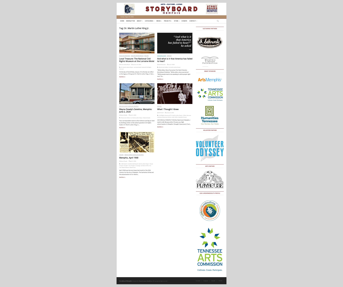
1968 (122, 164)
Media (158, 21)
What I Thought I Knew (168, 109)
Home (122, 21)
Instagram (205, 280)
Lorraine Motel (137, 67)
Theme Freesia (142, 281)
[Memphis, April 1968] (137, 142)
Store (176, 21)
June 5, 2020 (171, 64)
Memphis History (182, 117)
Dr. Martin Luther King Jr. (127, 67)
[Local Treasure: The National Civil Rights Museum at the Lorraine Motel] (137, 43)
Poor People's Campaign (134, 165)
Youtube (220, 280)
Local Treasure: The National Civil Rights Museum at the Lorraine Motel (136, 59)
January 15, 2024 (136, 64)
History (146, 55)
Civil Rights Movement (164, 115)
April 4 (125, 164)
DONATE (184, 21)
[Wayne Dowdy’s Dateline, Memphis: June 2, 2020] (137, 93)
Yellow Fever (132, 167)
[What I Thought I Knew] (174, 93)
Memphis (125, 165)
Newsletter (130, 21)
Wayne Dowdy (123, 115)
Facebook (198, 280)
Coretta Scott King (132, 164)
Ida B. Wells (175, 117)
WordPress (149, 281)
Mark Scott (161, 112)
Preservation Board (125, 64)
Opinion (169, 55)
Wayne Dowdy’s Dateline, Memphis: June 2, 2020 (135, 110)
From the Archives (124, 55)
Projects (167, 21)
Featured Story (161, 55)
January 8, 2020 (170, 112)
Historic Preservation (137, 55)
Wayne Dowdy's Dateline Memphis (128, 106)
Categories (149, 21)
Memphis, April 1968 (128, 157)
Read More (123, 77)
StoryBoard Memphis (125, 281)
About (139, 21)
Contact (192, 21)
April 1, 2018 (133, 161)
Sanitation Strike (145, 165)
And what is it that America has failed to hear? (174, 59)
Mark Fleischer (162, 64)
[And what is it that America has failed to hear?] (174, 43)
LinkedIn (213, 280)
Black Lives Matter (163, 67)
